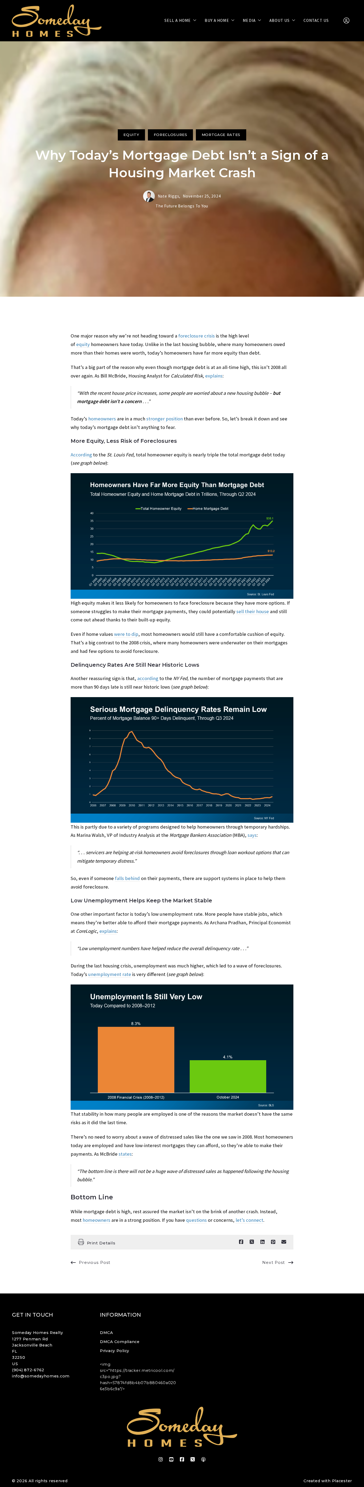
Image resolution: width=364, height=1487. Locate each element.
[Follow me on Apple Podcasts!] (203, 1459)
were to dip (126, 634)
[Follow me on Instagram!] (160, 1459)
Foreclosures (170, 134)
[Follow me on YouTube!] (171, 1459)
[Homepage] (57, 21)
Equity (131, 134)
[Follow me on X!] (192, 1459)
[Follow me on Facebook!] (182, 1459)
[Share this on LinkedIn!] (262, 1242)
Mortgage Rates (221, 134)
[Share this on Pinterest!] (273, 1242)
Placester (342, 1480)
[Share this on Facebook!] (241, 1242)
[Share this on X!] (251, 1242)
